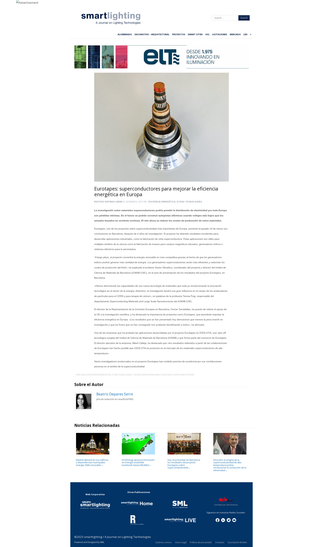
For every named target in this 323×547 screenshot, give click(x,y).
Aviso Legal (181, 542)
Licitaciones (219, 34)
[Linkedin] (223, 519)
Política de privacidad (201, 542)
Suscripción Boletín (237, 542)
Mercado (235, 34)
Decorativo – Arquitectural (152, 34)
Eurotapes (167, 374)
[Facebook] (217, 519)
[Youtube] (234, 519)
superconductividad (183, 374)
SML (102, 542)
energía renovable (151, 374)
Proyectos (178, 34)
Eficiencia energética (161, 201)
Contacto (219, 542)
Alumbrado (125, 34)
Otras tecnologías (189, 201)
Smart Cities (195, 34)
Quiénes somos (163, 542)
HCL (207, 34)
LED (245, 34)
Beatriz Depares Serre (108, 201)
